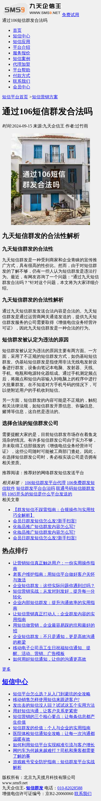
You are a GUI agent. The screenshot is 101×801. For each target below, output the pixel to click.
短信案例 (21, 58)
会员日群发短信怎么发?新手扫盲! (44, 521)
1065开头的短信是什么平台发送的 (40, 494)
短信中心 (21, 36)
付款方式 (21, 75)
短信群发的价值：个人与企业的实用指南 (51, 728)
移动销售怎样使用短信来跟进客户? (46, 699)
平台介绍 (21, 47)
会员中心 (21, 87)
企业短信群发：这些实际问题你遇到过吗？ (54, 585)
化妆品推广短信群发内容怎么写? (44, 526)
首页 (17, 30)
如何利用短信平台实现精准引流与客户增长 (54, 745)
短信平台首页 (15, 97)
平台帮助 (21, 70)
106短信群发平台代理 (45, 482)
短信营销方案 (45, 97)
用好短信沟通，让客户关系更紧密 (45, 711)
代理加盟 (21, 64)
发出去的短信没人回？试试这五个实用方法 (54, 705)
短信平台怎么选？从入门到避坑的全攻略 (51, 694)
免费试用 (70, 14)
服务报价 (21, 53)
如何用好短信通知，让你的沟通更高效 (49, 659)
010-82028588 (69, 788)
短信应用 (21, 41)
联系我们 (21, 81)
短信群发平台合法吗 (35, 488)
